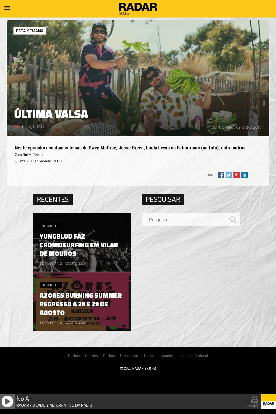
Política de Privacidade (120, 356)
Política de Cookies (83, 356)
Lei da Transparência (159, 356)
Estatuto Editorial (195, 356)
